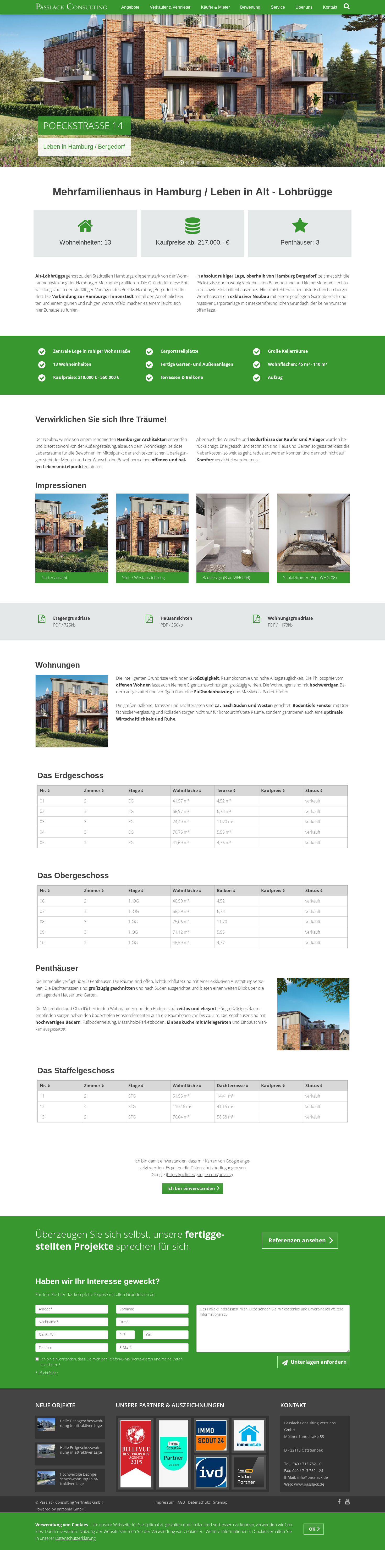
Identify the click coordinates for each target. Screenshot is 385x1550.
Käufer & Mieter (215, 7)
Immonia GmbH (70, 1509)
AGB (181, 1502)
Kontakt (330, 7)
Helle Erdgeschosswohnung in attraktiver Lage (81, 1450)
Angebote (130, 7)
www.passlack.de (309, 1484)
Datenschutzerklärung (75, 1538)
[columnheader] (60, 790)
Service (278, 7)
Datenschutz (199, 1502)
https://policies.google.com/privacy (199, 1174)
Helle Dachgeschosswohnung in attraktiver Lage (81, 1423)
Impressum (164, 1502)
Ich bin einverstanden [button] (191, 1188)
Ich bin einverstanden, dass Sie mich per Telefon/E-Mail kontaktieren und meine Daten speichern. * (112, 1362)
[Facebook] (339, 1502)
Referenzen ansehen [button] (297, 1240)
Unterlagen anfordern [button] (318, 1362)
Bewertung (250, 7)
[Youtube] (347, 1502)
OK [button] (312, 1529)
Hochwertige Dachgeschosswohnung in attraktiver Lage (79, 1479)
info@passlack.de (312, 1477)
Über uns (303, 7)
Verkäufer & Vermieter (170, 7)
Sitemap (220, 1502)
